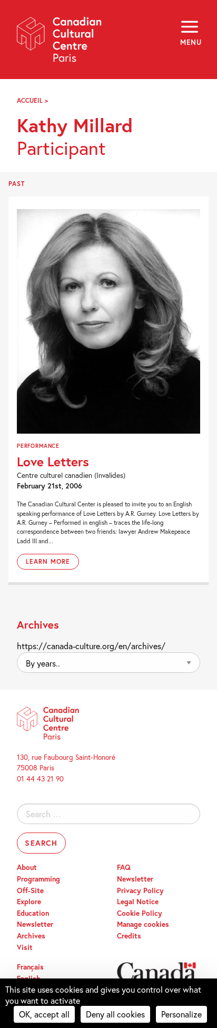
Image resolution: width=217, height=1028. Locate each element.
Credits (129, 936)
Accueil (30, 100)
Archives (31, 936)
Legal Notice (138, 901)
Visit (25, 947)
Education (33, 913)
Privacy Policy (140, 890)
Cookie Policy (139, 913)
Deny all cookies (115, 1014)
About (27, 867)
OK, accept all (44, 1014)
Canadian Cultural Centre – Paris (59, 43)
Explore (29, 901)
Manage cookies (143, 924)
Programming (38, 879)
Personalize (181, 1014)
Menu (190, 42)
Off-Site (30, 890)
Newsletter (35, 924)
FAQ (124, 867)
